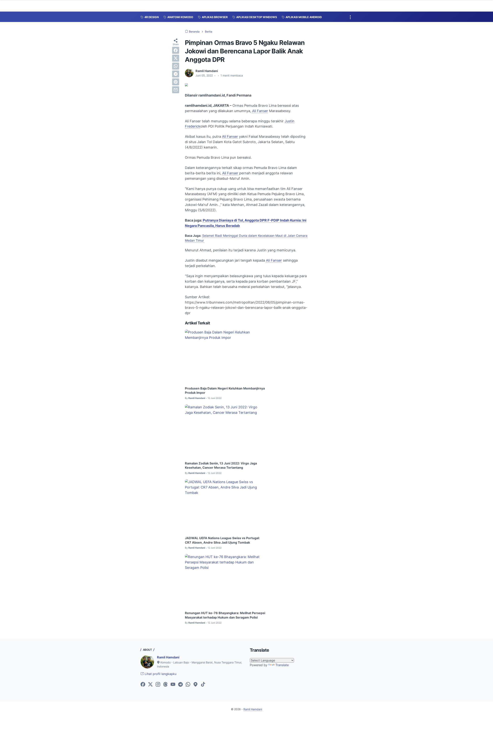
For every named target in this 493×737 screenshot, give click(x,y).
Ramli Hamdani (168, 657)
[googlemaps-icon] (195, 684)
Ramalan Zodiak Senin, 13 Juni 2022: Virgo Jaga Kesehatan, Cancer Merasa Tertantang (221, 465)
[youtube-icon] (173, 684)
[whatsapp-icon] (188, 684)
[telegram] (175, 74)
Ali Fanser (260, 111)
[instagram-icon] (158, 684)
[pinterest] (175, 81)
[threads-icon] (165, 684)
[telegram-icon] (180, 684)
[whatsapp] (175, 66)
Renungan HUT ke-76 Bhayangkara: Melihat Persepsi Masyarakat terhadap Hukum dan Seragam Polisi (225, 615)
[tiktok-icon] (203, 684)
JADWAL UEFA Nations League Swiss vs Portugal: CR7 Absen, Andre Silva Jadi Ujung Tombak (222, 540)
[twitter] (175, 58)
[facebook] (175, 50)
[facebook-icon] (143, 684)
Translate (282, 665)
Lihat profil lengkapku (160, 674)
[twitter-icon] (150, 684)
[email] (175, 89)
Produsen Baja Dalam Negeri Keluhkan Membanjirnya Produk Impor (225, 390)
